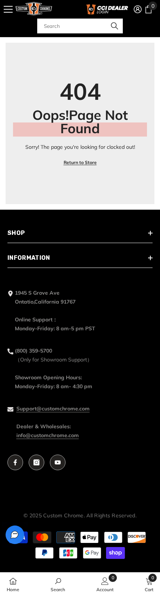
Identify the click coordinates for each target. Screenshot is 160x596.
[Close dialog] (148, 240)
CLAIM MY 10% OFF (80, 341)
